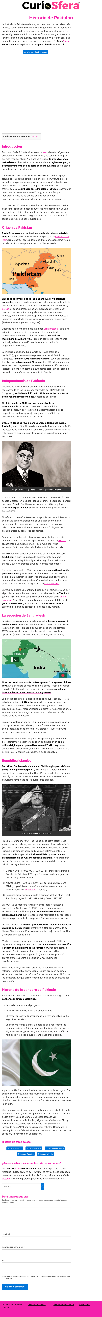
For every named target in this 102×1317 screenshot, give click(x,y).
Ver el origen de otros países (35, 52)
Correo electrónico (13, 1247)
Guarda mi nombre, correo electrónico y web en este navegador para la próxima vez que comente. (36, 1277)
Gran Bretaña (51, 328)
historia (6, 1178)
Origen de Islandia (45, 1154)
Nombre (6, 1234)
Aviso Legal (84, 1305)
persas (5, 309)
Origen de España (33, 1148)
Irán (45, 152)
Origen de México (14, 1148)
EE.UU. (62, 540)
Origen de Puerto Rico (55, 1148)
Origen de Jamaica (26, 1154)
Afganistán (30, 889)
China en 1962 (51, 583)
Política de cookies (37, 1305)
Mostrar (35, 136)
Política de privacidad (63, 1305)
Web (4, 1260)
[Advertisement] (36, 95)
